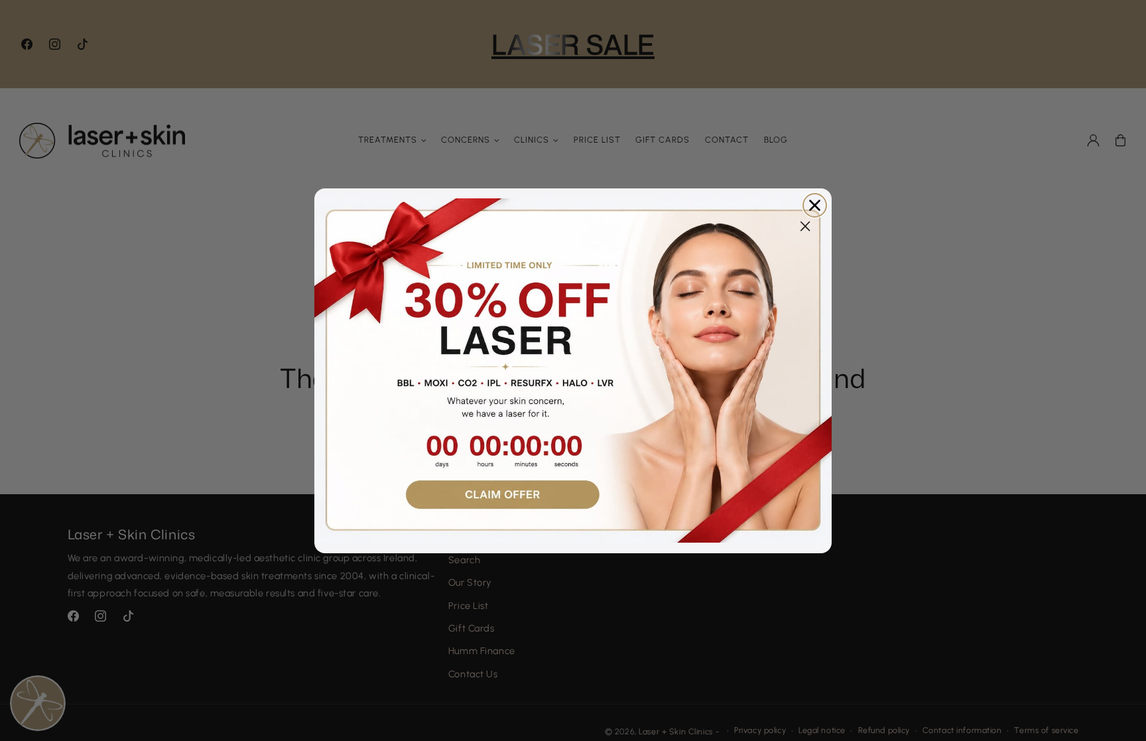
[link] (573, 370)
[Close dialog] (814, 205)
